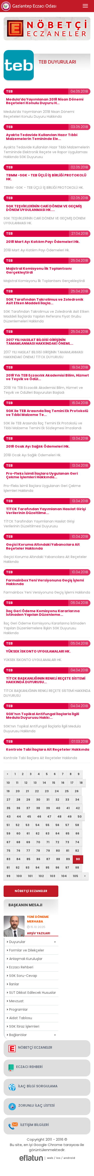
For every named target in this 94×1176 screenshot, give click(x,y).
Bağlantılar (17, 1034)
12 (25, 783)
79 (48, 851)
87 (48, 859)
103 (52, 876)
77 (28, 851)
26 (77, 791)
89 (68, 859)
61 (28, 833)
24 (57, 791)
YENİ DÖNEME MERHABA (38, 919)
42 (78, 808)
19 (8, 791)
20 (18, 791)
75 (8, 851)
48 (59, 816)
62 (38, 833)
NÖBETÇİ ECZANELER (31, 891)
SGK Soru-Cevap (22, 975)
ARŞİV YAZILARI (38, 933)
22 (37, 791)
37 (28, 808)
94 (37, 867)
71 (47, 842)
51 (8, 825)
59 (8, 833)
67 (8, 842)
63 (47, 833)
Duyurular (16, 941)
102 (41, 876)
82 (77, 851)
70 (38, 842)
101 (30, 876)
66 (77, 833)
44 (19, 816)
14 (44, 783)
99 (8, 876)
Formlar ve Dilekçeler (26, 950)
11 (17, 783)
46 (39, 816)
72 (57, 842)
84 (18, 859)
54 (37, 825)
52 (18, 825)
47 (49, 816)
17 (72, 783)
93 (27, 867)
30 (38, 800)
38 (38, 808)
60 (18, 833)
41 (68, 808)
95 (47, 867)
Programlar (18, 1009)
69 (28, 842)
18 (81, 783)
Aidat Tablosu (20, 1018)
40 (58, 808)
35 (8, 808)
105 (75, 876)
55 (47, 825)
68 (18, 842)
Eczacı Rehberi (20, 967)
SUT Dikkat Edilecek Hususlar (32, 992)
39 (48, 808)
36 (18, 808)
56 (57, 825)
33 (67, 800)
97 (67, 867)
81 (67, 851)
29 (28, 800)
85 (28, 859)
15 (53, 783)
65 (67, 833)
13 (35, 783)
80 (58, 851)
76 (18, 851)
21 (27, 791)
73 (67, 842)
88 (58, 859)
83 (8, 859)
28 (18, 800)
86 (38, 859)
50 (80, 816)
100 (19, 876)
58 (77, 825)
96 (57, 867)
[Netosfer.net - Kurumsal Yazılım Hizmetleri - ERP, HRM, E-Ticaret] (50, 1157)
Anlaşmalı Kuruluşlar (25, 958)
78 (38, 851)
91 (8, 867)
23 (47, 791)
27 (8, 800)
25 (67, 791)
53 (27, 825)
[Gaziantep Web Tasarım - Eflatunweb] (31, 1157)
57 (67, 825)
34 (77, 800)
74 (77, 842)
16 (62, 783)
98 (77, 867)
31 (47, 800)
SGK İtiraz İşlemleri (23, 1026)
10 (8, 783)
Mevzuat (16, 1001)
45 (29, 816)
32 (57, 800)
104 (64, 876)
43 (9, 816)
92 (18, 867)
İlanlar (13, 984)
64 (57, 833)
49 (69, 816)
